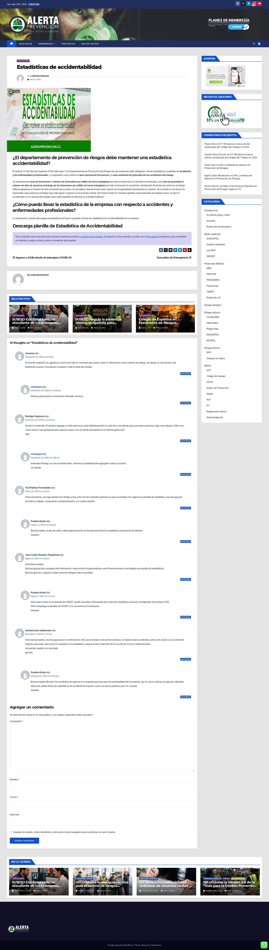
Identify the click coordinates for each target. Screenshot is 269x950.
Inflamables (212, 323)
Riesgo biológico (213, 305)
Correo (14, 797)
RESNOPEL (213, 334)
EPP (209, 352)
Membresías (46, 43)
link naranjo (152, 236)
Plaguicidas (213, 329)
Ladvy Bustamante (40, 76)
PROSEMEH (213, 280)
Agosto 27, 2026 (23, 891)
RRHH (207, 366)
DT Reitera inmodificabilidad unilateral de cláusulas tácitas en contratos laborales (166, 885)
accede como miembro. (92, 236)
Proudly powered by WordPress (121, 945)
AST (209, 370)
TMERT (210, 292)
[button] (254, 43)
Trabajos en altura (216, 358)
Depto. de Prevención (218, 388)
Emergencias (211, 210)
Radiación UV (214, 297)
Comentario (16, 721)
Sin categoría (23, 61)
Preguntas (68, 43)
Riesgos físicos (212, 348)
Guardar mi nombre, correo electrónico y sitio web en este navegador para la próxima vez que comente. (64, 832)
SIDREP (211, 256)
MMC (209, 268)
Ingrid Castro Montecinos (217, 175)
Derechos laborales (148, 878)
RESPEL (211, 340)
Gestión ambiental (216, 244)
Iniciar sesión (90, 43)
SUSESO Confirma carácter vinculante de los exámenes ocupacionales (35, 322)
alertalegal (36, 387)
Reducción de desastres (219, 227)
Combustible (213, 317)
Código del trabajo (216, 376)
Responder (185, 373)
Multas (210, 394)
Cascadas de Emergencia (173, 257)
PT (208, 405)
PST (209, 400)
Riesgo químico (212, 312)
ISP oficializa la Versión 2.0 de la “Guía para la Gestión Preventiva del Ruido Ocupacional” (229, 885)
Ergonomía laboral (84, 878)
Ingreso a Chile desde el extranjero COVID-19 (43, 257)
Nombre (14, 779)
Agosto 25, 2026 (214, 891)
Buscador (25, 43)
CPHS (210, 382)
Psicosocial (212, 286)
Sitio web (14, 814)
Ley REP (211, 250)
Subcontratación (215, 417)
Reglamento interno (217, 411)
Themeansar (156, 945)
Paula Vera (36, 328)
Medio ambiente (212, 234)
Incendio (211, 221)
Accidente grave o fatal (218, 215)
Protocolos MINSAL (214, 264)
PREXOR (211, 274)
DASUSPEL (213, 238)
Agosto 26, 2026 (86, 891)
